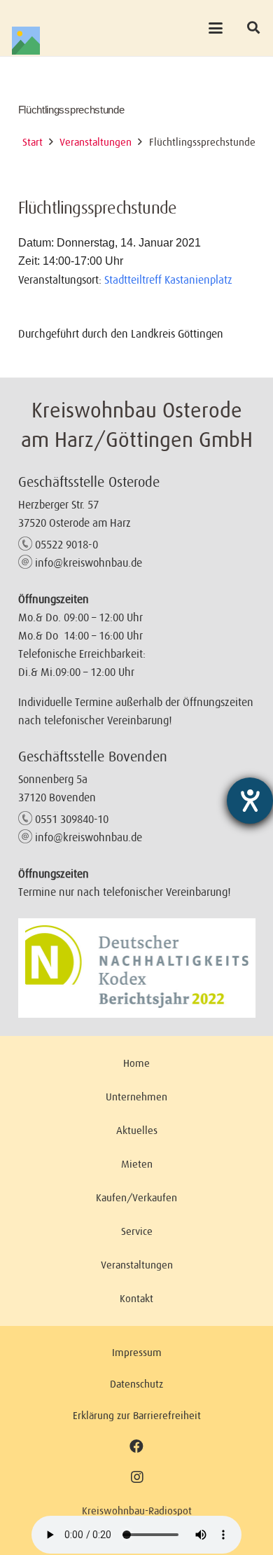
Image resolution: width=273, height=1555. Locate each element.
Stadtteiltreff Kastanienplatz (168, 279)
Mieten (137, 1164)
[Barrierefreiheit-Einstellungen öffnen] (250, 801)
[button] (216, 28)
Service (137, 1231)
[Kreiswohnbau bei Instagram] (137, 1478)
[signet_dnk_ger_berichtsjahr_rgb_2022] (136, 968)
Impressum (137, 1352)
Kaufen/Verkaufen (136, 1197)
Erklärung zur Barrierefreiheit (137, 1415)
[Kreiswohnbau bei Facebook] (137, 1446)
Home (136, 1063)
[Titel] (26, 41)
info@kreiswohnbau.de (88, 562)
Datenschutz (136, 1384)
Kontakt (136, 1298)
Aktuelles (137, 1130)
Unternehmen (136, 1097)
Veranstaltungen (137, 1265)
